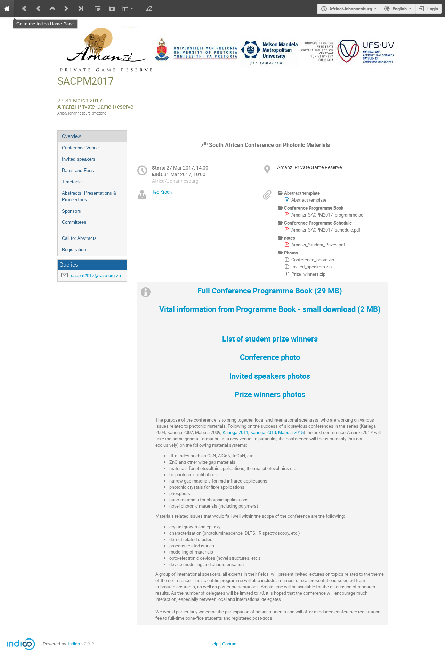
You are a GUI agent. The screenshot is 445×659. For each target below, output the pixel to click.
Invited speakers (78, 159)
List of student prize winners (270, 339)
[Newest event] (80, 8)
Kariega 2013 (263, 432)
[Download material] (112, 8)
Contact (230, 644)
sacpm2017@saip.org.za (96, 275)
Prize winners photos (269, 394)
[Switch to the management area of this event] (149, 8)
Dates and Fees (78, 170)
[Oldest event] (25, 8)
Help (213, 644)
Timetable (72, 182)
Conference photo (270, 357)
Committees (74, 222)
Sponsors (71, 211)
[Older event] (39, 8)
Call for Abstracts (79, 238)
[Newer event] (66, 8)
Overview (71, 136)
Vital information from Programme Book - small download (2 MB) (270, 309)
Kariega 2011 (235, 432)
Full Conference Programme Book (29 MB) (269, 290)
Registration (74, 249)
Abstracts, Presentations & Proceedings (89, 196)
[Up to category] (52, 8)
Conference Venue (80, 147)
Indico (74, 644)
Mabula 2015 (291, 432)
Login (432, 9)
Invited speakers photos (269, 376)
